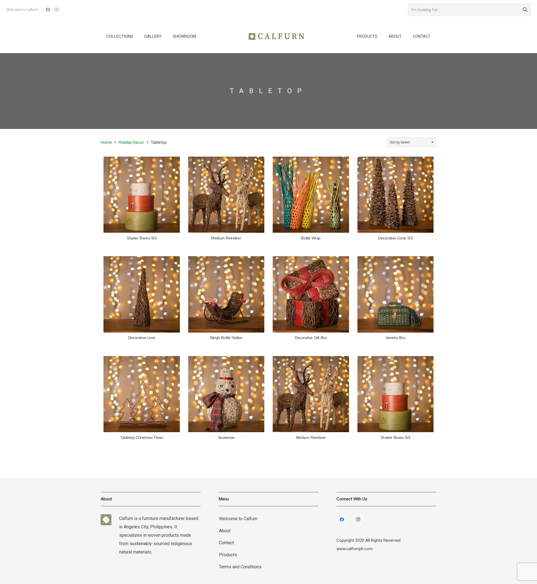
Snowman (226, 437)
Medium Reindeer (226, 238)
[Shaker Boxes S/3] (141, 195)
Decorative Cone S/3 (395, 238)
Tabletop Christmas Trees (141, 437)
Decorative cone (141, 338)
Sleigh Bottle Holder (226, 338)
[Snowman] (226, 394)
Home (106, 142)
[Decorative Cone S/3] (395, 195)
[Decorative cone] (141, 294)
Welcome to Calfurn (238, 518)
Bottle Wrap (311, 238)
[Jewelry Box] (395, 294)
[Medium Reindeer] (226, 195)
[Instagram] (56, 10)
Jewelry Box (395, 338)
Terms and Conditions (240, 566)
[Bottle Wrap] (311, 195)
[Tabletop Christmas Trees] (141, 394)
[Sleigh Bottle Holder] (226, 294)
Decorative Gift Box (311, 338)
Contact (226, 542)
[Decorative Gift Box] (311, 294)
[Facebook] (48, 10)
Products (228, 554)
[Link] (276, 36)
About (224, 530)
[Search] (525, 9)
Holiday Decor (131, 142)
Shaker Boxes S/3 (142, 238)
